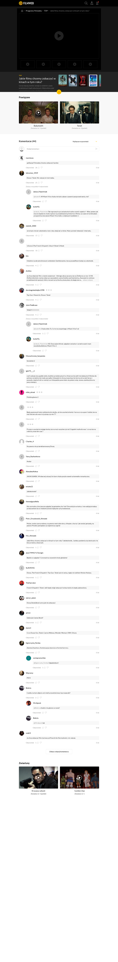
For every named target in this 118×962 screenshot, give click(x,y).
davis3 (28, 628)
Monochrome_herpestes (35, 356)
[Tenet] (73, 80)
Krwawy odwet (38, 791)
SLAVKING (30, 568)
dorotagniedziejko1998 (35, 290)
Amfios (28, 271)
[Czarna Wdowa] (83, 80)
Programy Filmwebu (34, 11)
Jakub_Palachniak (40, 192)
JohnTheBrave (31, 305)
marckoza (29, 158)
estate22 (29, 486)
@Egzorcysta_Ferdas (41, 663)
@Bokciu (37, 708)
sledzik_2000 (31, 226)
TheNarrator (31, 583)
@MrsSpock (38, 723)
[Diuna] (63, 80)
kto (27, 256)
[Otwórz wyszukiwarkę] (86, 3)
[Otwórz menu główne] (97, 3)
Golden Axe (79, 791)
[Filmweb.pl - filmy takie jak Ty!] (26, 3)
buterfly (36, 207)
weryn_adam (31, 598)
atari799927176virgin (34, 553)
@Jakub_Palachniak (41, 212)
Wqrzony (29, 673)
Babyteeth (38, 125)
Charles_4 (30, 441)
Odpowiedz (30, 167)
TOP (46, 11)
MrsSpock (37, 703)
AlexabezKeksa (32, 471)
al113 (28, 613)
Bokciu (28, 688)
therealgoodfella (32, 501)
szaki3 (28, 733)
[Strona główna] (22, 10)
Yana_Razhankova (33, 456)
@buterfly (37, 197)
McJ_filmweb (31, 536)
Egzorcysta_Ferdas (33, 643)
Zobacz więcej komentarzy (59, 752)
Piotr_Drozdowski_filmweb (36, 518)
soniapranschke (39, 658)
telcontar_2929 (32, 173)
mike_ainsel (30, 392)
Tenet (79, 125)
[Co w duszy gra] (93, 80)
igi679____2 (30, 371)
